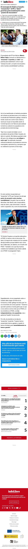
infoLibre (3, 409)
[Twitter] (10, 508)
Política (2, 332)
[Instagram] (14, 508)
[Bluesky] (7, 508)
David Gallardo (4, 402)
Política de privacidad (14, 524)
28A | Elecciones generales (11, 332)
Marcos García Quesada (6, 424)
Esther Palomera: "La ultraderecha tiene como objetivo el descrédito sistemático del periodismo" (10, 399)
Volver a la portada (14, 438)
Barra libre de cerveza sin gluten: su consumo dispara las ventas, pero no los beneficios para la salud (10, 422)
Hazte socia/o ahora (14, 365)
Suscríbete (21, 1)
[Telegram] (12, 508)
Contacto (14, 513)
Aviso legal (14, 521)
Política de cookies (14, 526)
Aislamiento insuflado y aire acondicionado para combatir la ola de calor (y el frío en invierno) (10, 407)
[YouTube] (17, 508)
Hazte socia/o (14, 502)
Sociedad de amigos (14, 519)
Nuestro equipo (14, 515)
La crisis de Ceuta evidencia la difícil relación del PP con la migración (10, 429)
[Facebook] (4, 508)
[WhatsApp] (2, 508)
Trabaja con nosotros (14, 517)
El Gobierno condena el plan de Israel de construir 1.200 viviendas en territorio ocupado (11, 414)
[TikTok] (20, 508)
